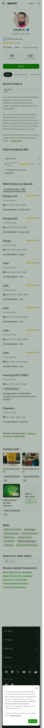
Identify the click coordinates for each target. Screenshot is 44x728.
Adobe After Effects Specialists (17, 572)
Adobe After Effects (12, 530)
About (8, 75)
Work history (36, 75)
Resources (8, 649)
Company (8, 657)
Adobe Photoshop (29, 533)
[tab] (14, 189)
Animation (8, 545)
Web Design (9, 537)
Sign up (21, 66)
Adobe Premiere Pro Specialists (18, 576)
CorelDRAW (9, 541)
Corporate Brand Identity (27, 545)
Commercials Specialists (14, 587)
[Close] (36, 688)
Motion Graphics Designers (15, 583)
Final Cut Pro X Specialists (15, 580)
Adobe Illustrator (11, 533)
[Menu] (3, 3)
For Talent (8, 640)
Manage (33, 721)
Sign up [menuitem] (32, 3)
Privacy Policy (15, 716)
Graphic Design (24, 537)
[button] (27, 29)
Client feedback (20, 75)
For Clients (8, 631)
